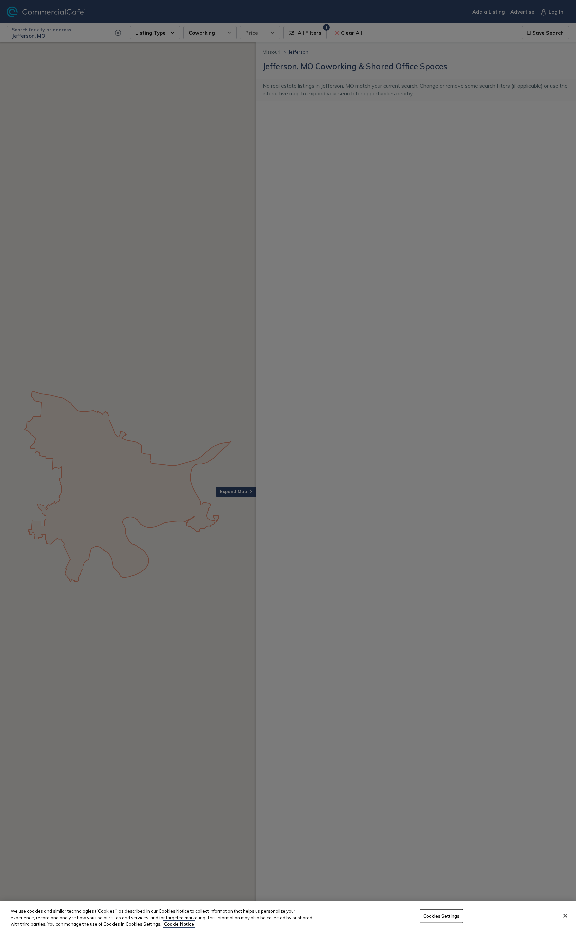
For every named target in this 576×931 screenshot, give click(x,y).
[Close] (565, 915)
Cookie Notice (179, 924)
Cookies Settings (441, 915)
